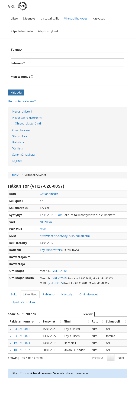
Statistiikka (19, 136)
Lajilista (17, 161)
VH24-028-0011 (20, 329)
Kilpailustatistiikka (23, 302)
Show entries (22, 314)
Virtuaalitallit (50, 18)
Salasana (18, 63)
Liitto (14, 18)
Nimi (67, 321)
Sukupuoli (113, 321)
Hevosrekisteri (22, 111)
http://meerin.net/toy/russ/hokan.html (65, 236)
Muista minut (20, 77)
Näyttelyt (67, 294)
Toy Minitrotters (51, 250)
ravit (43, 229)
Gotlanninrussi (49, 194)
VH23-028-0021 (20, 336)
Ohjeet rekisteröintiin (29, 123)
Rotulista (18, 142)
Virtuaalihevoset (75, 18)
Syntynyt (49, 321)
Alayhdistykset (48, 31)
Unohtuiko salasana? (22, 101)
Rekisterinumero (22, 321)
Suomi (59, 215)
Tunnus (17, 50)
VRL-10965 (56, 283)
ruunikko (46, 222)
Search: (88, 314)
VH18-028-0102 (20, 350)
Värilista (17, 148)
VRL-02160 (60, 271)
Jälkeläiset (30, 294)
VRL (11, 6)
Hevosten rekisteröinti (27, 118)
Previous (98, 358)
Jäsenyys (29, 18)
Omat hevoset (21, 130)
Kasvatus (98, 18)
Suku (14, 294)
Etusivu (15, 175)
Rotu (95, 321)
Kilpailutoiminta (22, 31)
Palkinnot (49, 294)
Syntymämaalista (23, 155)
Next (121, 358)
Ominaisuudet (88, 294)
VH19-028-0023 (20, 343)
